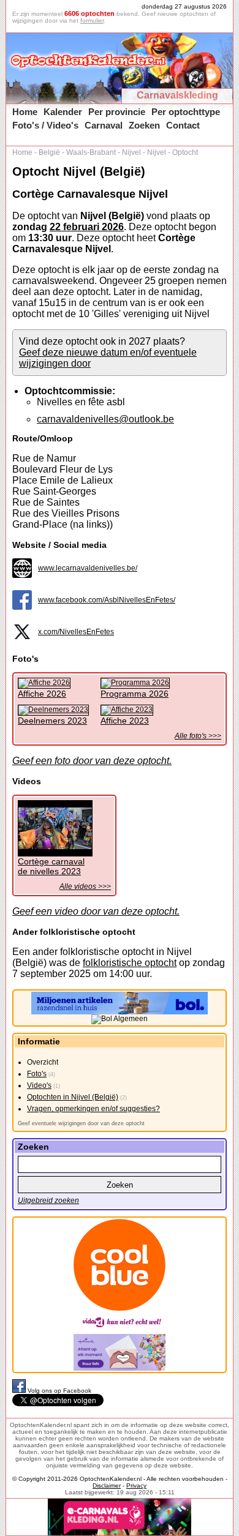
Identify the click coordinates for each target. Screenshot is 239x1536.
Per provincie (116, 112)
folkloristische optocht (129, 962)
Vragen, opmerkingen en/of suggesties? (93, 1108)
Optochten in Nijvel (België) (72, 1097)
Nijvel (131, 152)
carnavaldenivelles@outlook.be (105, 419)
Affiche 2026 (42, 694)
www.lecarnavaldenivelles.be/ (87, 568)
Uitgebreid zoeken (48, 1200)
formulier (92, 20)
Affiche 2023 (125, 720)
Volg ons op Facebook (59, 1390)
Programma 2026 (135, 694)
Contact (183, 125)
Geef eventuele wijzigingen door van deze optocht (81, 1123)
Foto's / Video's (45, 125)
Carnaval (104, 125)
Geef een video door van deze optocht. (96, 911)
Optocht (185, 152)
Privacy (136, 1485)
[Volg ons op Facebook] (20, 1390)
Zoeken (144, 125)
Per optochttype (185, 112)
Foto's (37, 1074)
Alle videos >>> (85, 886)
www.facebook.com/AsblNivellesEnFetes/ (106, 600)
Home (24, 112)
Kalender (63, 112)
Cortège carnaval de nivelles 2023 (51, 866)
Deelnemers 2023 (52, 720)
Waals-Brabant (91, 152)
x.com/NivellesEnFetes (76, 632)
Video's (39, 1085)
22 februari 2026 (87, 227)
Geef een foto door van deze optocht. (92, 760)
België (49, 152)
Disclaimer (107, 1485)
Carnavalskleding (177, 95)
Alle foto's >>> (198, 736)
